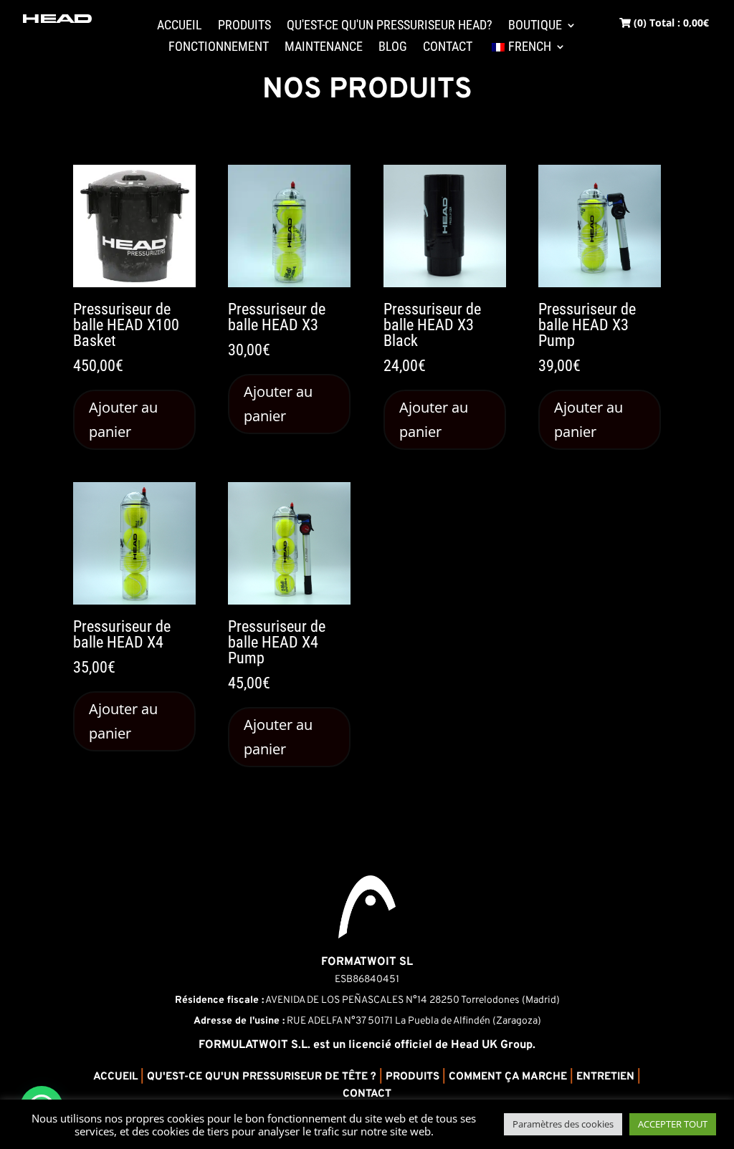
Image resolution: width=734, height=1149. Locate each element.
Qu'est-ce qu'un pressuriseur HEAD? (389, 26)
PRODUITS (412, 1077)
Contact (447, 48)
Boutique (535, 26)
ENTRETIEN (605, 1077)
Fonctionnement (218, 48)
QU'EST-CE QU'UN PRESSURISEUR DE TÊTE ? (261, 1077)
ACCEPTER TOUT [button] (672, 1123)
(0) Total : (670, 22)
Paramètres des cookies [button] (563, 1123)
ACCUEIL (115, 1077)
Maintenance (324, 48)
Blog (392, 48)
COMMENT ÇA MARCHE (508, 1077)
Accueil (179, 26)
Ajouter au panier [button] (123, 419)
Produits (244, 26)
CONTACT (367, 1094)
